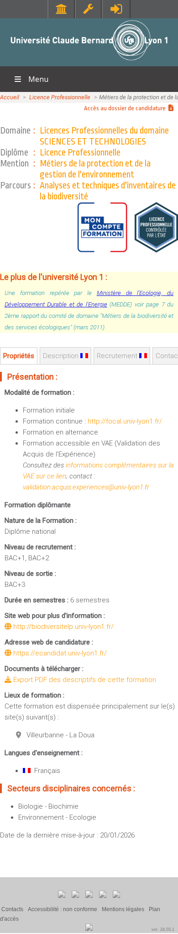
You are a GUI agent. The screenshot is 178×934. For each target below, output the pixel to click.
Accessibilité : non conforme (62, 909)
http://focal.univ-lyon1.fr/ (125, 421)
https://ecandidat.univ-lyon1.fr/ (59, 653)
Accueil (9, 97)
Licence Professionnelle (59, 97)
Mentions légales (123, 909)
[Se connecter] (116, 9)
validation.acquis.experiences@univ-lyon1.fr (86, 487)
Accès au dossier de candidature (126, 108)
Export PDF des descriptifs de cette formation (83, 680)
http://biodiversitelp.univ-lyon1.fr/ (62, 627)
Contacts (12, 909)
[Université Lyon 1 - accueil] (89, 61)
